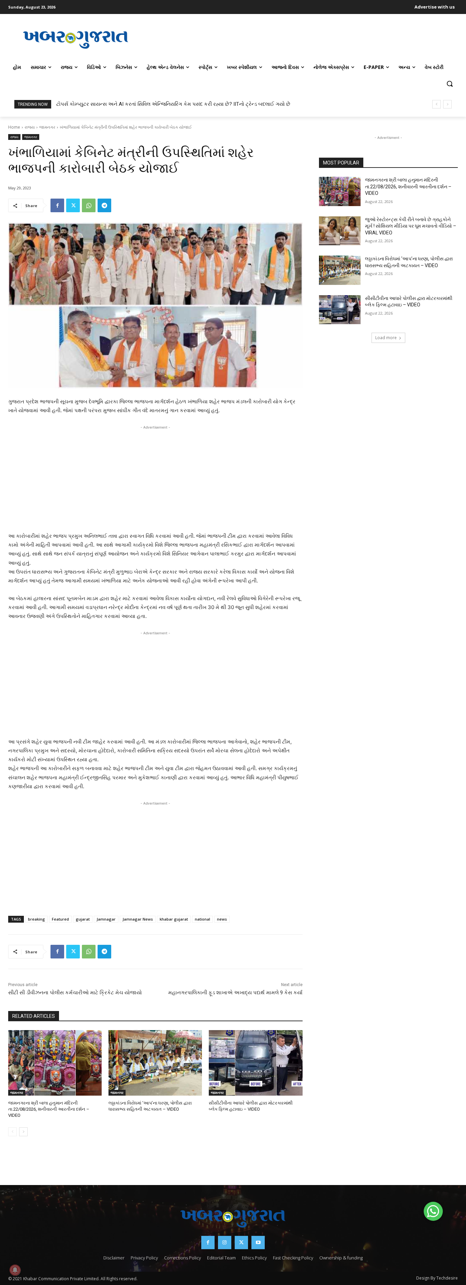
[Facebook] (57, 205)
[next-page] (23, 1131)
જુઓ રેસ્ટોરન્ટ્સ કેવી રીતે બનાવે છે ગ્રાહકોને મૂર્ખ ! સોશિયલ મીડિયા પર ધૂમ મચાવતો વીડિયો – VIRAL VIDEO (410, 226)
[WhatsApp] (89, 205)
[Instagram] (224, 1242)
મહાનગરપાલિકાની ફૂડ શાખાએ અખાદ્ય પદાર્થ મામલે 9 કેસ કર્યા (235, 993)
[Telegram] (104, 205)
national (202, 919)
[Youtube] (258, 1242)
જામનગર (47, 127)
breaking (36, 919)
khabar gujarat (174, 919)
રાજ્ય (30, 127)
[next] (447, 104)
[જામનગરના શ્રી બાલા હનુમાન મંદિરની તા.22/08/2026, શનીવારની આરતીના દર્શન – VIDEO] (55, 1063)
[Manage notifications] (15, 1270)
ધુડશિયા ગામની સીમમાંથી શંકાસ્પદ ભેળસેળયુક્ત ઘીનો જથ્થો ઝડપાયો (129, 104)
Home (14, 127)
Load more (386, 338)
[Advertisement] (300, 39)
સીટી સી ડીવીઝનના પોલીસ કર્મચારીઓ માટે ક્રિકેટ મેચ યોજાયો (75, 993)
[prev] (436, 104)
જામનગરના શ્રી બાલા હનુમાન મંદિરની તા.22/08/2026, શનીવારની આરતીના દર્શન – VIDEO (48, 1109)
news (222, 919)
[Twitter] (73, 205)
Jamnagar (106, 919)
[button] (449, 83)
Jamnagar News (137, 919)
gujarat (83, 919)
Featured (60, 919)
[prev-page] (12, 1131)
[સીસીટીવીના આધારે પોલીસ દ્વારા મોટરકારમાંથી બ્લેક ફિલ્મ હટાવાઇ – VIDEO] (255, 1063)
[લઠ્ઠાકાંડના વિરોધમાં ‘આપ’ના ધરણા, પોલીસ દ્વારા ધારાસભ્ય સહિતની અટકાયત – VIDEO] (155, 1063)
